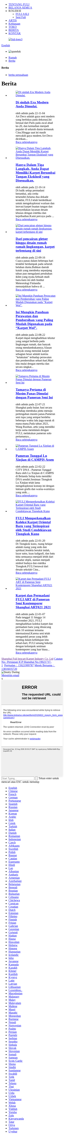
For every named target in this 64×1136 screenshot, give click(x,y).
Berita (12, 60)
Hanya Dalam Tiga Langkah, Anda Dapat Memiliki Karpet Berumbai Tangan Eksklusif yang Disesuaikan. (35, 172)
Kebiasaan (14, 23)
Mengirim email (10, 675)
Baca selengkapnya (26, 142)
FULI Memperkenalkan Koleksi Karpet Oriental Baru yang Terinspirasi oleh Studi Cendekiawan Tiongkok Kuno (33, 526)
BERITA (14, 30)
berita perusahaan (18, 74)
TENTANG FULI (19, 4)
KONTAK (15, 33)
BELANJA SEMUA (20, 7)
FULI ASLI (22, 14)
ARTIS (13, 20)
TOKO (13, 26)
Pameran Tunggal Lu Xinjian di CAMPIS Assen (35, 458)
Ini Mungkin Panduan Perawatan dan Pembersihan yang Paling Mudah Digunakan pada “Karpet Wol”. (34, 320)
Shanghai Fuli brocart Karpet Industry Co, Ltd (27, 658)
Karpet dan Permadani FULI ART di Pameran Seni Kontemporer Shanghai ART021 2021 (33, 601)
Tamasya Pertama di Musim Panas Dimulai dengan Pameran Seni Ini (34, 393)
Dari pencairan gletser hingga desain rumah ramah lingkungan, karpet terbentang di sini (35, 244)
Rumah (13, 57)
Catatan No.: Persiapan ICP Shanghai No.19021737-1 (32, 662)
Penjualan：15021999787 (19, 665)
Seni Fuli (21, 17)
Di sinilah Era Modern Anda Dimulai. (32, 104)
